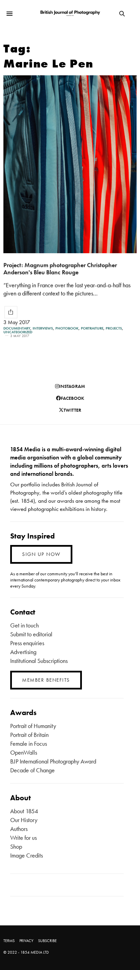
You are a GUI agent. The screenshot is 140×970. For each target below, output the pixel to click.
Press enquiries (27, 643)
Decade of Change (32, 770)
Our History (23, 820)
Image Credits (26, 855)
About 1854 (24, 811)
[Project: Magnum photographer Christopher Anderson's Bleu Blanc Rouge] (70, 164)
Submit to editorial (31, 634)
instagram (72, 386)
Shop (16, 846)
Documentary (16, 328)
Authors (19, 829)
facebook (72, 398)
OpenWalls (23, 752)
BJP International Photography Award (53, 761)
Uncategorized (17, 332)
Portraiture (92, 328)
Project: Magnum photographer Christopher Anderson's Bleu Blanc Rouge (60, 268)
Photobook (66, 328)
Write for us (23, 838)
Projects (114, 328)
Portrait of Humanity (33, 726)
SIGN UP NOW (41, 554)
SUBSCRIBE (47, 940)
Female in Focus (28, 743)
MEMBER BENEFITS (46, 680)
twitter (72, 410)
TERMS (9, 940)
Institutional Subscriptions (39, 661)
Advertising (23, 652)
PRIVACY (26, 940)
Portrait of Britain (29, 735)
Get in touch (24, 625)
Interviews (43, 328)
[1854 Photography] (70, 13)
